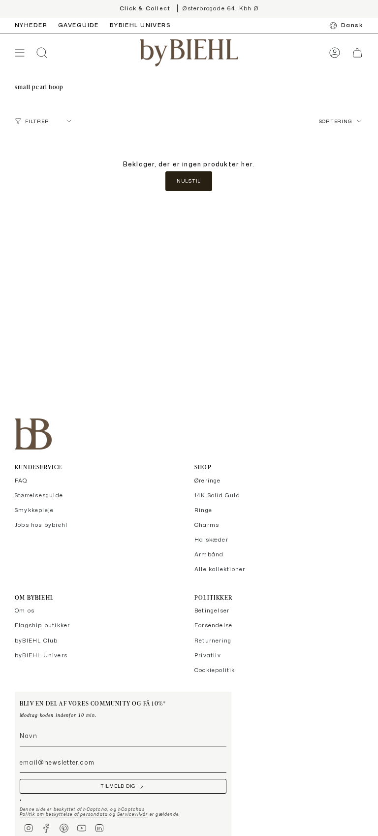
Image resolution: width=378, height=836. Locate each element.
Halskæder (211, 540)
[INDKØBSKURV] (357, 52)
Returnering (212, 640)
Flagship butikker (42, 625)
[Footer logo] (33, 434)
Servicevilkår (132, 814)
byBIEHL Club (36, 640)
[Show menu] (20, 52)
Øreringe (207, 480)
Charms (206, 525)
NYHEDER (31, 25)
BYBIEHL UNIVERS (140, 25)
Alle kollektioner (219, 569)
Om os (24, 610)
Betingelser (211, 610)
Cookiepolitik (214, 670)
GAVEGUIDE (78, 25)
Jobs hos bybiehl (41, 525)
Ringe (203, 510)
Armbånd (208, 554)
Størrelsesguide (39, 495)
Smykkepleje (34, 510)
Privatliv (207, 655)
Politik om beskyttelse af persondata (64, 814)
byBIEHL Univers (41, 655)
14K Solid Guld (217, 495)
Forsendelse (213, 625)
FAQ (21, 480)
